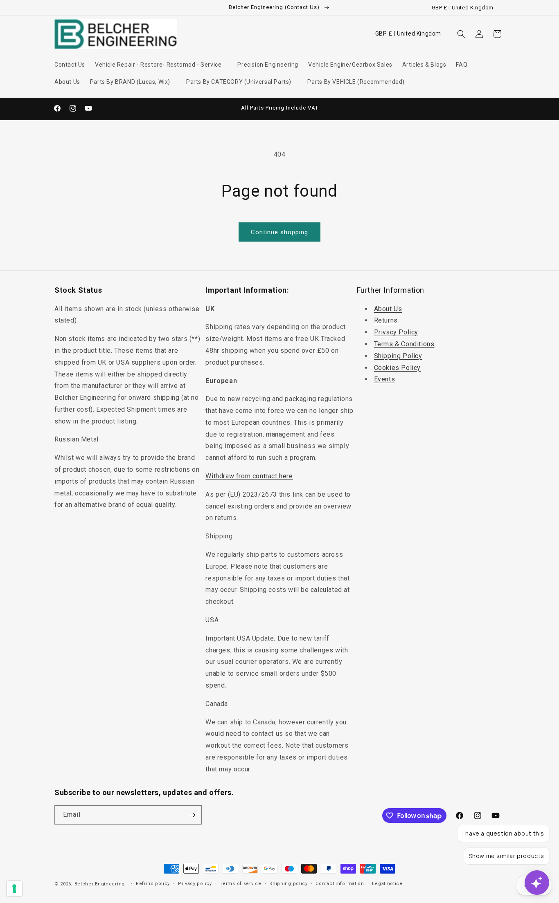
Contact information (340, 883)
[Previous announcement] (192, 108)
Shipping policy (288, 883)
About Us (388, 309)
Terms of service (240, 883)
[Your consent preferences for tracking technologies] (14, 888)
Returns (386, 321)
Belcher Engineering (99, 884)
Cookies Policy (397, 368)
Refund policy (153, 883)
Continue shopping (279, 232)
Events (384, 379)
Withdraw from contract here (249, 476)
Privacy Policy (396, 332)
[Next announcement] (367, 108)
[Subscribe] (192, 815)
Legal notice (387, 883)
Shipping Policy (398, 356)
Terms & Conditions (404, 344)
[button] (161, 64)
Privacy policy (195, 883)
